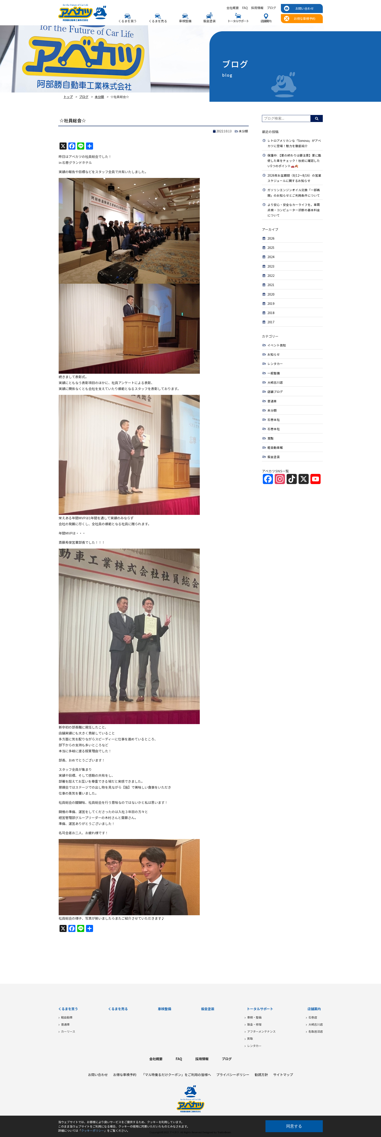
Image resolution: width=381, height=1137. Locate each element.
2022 (271, 275)
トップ (68, 96)
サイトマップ (283, 1074)
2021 (271, 285)
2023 (271, 266)
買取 (270, 438)
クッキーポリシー (92, 1130)
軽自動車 (67, 1017)
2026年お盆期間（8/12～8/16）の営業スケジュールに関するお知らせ (294, 178)
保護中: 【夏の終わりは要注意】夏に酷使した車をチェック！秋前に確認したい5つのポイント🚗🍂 (294, 160)
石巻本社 (273, 419)
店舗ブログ (275, 391)
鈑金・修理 (254, 1024)
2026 (271, 238)
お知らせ (273, 354)
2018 (271, 313)
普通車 (272, 401)
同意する (294, 1126)
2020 (271, 294)
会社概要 (232, 8)
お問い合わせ (304, 8)
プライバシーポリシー (232, 1074)
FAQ (245, 8)
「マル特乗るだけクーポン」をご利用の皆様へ (176, 1074)
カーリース (68, 1031)
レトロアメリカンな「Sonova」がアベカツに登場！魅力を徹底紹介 (294, 143)
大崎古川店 (275, 382)
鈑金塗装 (209, 21)
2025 (271, 247)
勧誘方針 (261, 1074)
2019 (271, 303)
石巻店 (312, 1017)
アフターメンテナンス (261, 1031)
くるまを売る (158, 21)
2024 (271, 257)
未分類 (99, 96)
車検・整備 (254, 1017)
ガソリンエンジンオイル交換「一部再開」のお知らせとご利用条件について (293, 192)
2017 (271, 322)
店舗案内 (314, 1008)
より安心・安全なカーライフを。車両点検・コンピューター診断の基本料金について (293, 210)
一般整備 (273, 373)
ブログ (271, 8)
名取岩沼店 (315, 1031)
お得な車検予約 (304, 18)
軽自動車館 (275, 447)
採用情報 (257, 8)
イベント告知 (276, 345)
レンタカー (275, 363)
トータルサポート (260, 1008)
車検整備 (185, 21)
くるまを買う (68, 1008)
